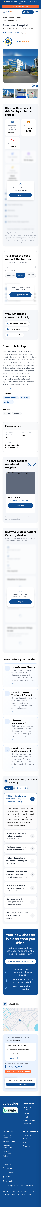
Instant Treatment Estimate (7, 1153)
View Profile (20, 506)
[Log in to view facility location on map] (20, 1019)
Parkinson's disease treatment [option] (18, 1050)
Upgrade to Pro (22, 295)
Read (13, 684)
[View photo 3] (32, 93)
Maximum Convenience (30, 275)
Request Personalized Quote (20, 961)
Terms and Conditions (11, 1194)
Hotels (25, 1117)
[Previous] (29, 464)
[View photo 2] (20, 93)
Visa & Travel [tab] (21, 788)
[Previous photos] (33, 85)
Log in (20, 195)
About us (27, 1139)
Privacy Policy (26, 1194)
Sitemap (26, 1146)
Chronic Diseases (15, 18)
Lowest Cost (11, 275)
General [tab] (9, 788)
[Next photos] (37, 85)
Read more (7, 388)
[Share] (22, 33)
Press (25, 1142)
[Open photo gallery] (20, 66)
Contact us (27, 1135)
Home (5, 18)
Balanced (20, 275)
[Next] (34, 464)
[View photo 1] (8, 93)
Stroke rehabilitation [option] (14, 1054)
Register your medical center (20, 1186)
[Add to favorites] (25, 33)
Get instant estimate (21, 6)
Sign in (29, 12)
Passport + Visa (9, 1141)
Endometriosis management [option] (17, 1045)
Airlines (26, 1113)
